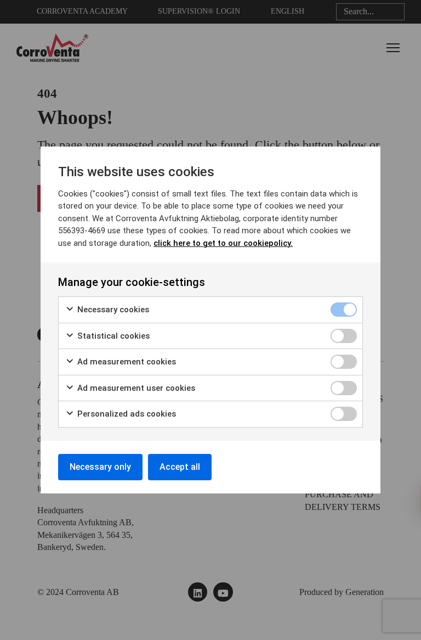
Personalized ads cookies (125, 414)
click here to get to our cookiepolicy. (223, 243)
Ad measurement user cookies (135, 388)
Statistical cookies (112, 336)
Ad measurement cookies (125, 362)
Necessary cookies (112, 310)
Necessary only (100, 467)
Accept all (180, 467)
